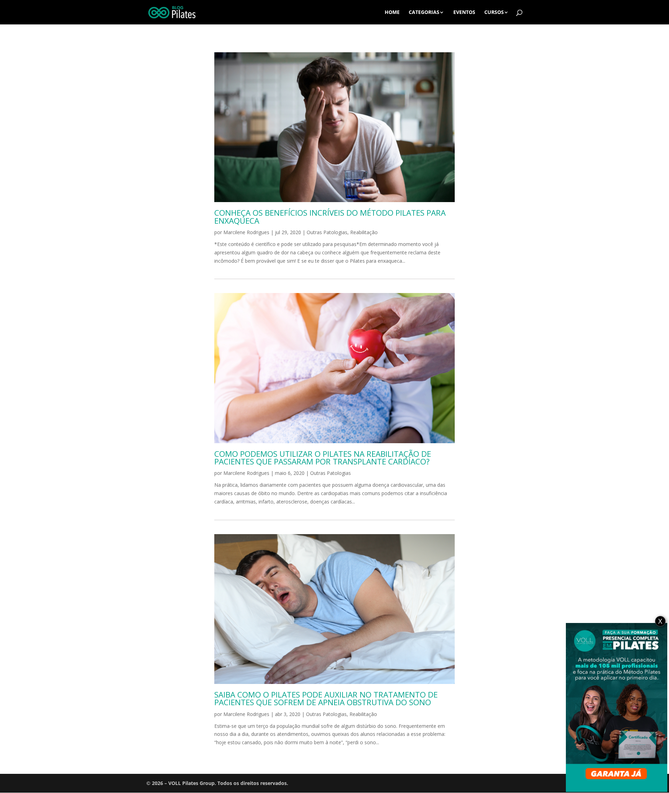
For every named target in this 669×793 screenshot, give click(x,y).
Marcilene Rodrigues (246, 232)
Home (392, 12)
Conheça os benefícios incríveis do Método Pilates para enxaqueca (330, 216)
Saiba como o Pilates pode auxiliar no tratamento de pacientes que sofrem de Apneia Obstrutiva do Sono (326, 698)
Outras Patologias (327, 232)
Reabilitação (364, 232)
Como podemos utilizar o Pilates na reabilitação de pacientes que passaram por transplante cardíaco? (322, 457)
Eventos (464, 12)
